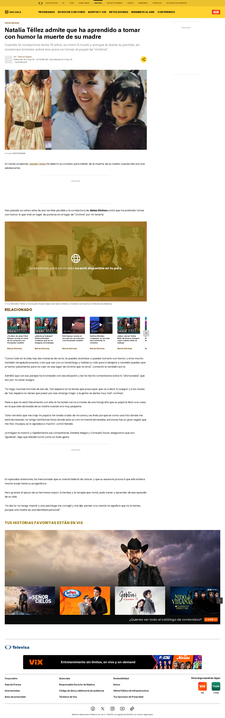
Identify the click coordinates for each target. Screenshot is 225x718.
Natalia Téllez (38, 164)
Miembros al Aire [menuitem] (142, 12)
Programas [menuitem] (46, 12)
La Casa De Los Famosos (176, 3)
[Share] (144, 59)
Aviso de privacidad (15, 697)
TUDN (71, 3)
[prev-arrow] (2, 600)
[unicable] (13, 12)
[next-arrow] (146, 333)
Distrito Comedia (114, 3)
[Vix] (216, 12)
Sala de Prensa (13, 684)
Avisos (116, 684)
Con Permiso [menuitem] (166, 12)
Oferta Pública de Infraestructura (131, 691)
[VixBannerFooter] (112, 662)
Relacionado (18, 309)
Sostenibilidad (121, 678)
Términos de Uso (68, 697)
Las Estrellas (52, 3)
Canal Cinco (84, 3)
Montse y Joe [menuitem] (97, 12)
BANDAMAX (143, 3)
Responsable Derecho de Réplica (77, 684)
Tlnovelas (156, 3)
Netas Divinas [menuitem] (118, 12)
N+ (63, 3)
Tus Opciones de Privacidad (128, 697)
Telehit (130, 3)
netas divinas (12, 23)
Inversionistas (12, 691)
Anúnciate (64, 678)
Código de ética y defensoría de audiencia (81, 691)
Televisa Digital (24, 56)
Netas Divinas (14, 348)
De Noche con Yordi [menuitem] (71, 12)
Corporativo (11, 678)
